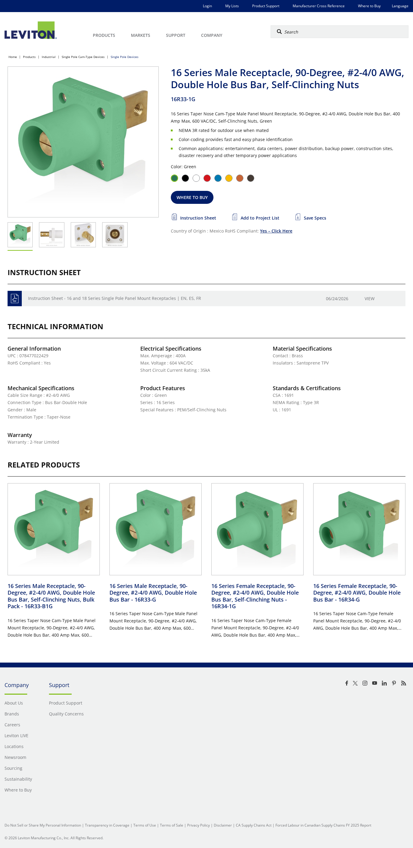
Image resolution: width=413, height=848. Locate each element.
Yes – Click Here (276, 231)
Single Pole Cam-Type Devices (83, 57)
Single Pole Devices (124, 57)
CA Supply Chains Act (254, 825)
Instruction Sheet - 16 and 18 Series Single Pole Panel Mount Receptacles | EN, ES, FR (114, 298)
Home (12, 57)
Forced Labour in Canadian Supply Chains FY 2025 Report (323, 825)
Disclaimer (223, 825)
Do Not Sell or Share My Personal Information (43, 825)
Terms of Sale (171, 825)
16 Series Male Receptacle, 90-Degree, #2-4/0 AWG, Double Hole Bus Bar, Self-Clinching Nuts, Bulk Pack (51, 596)
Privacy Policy (198, 825)
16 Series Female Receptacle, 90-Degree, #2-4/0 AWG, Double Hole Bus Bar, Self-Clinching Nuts (255, 596)
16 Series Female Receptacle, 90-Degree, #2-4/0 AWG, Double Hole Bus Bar (357, 592)
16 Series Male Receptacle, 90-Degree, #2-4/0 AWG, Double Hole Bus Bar (153, 592)
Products (29, 57)
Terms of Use (144, 825)
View (370, 298)
